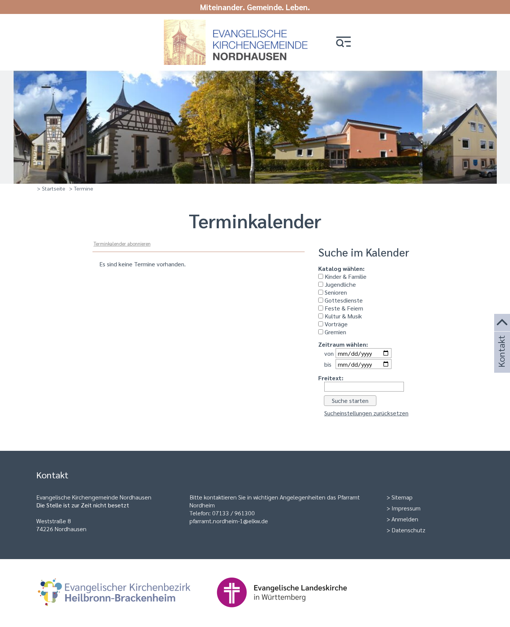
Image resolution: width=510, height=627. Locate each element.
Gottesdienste (343, 300)
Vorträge (335, 324)
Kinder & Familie (345, 276)
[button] (343, 42)
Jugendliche (339, 284)
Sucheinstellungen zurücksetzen (366, 413)
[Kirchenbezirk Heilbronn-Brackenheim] (126, 611)
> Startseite (51, 188)
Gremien (334, 332)
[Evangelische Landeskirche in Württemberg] (293, 611)
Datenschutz (408, 530)
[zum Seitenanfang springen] (502, 323)
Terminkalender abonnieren (122, 243)
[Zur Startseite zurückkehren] (238, 24)
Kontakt (501, 361)
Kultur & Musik (342, 316)
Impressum (406, 508)
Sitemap (402, 497)
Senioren (335, 292)
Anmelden (404, 519)
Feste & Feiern (343, 308)
